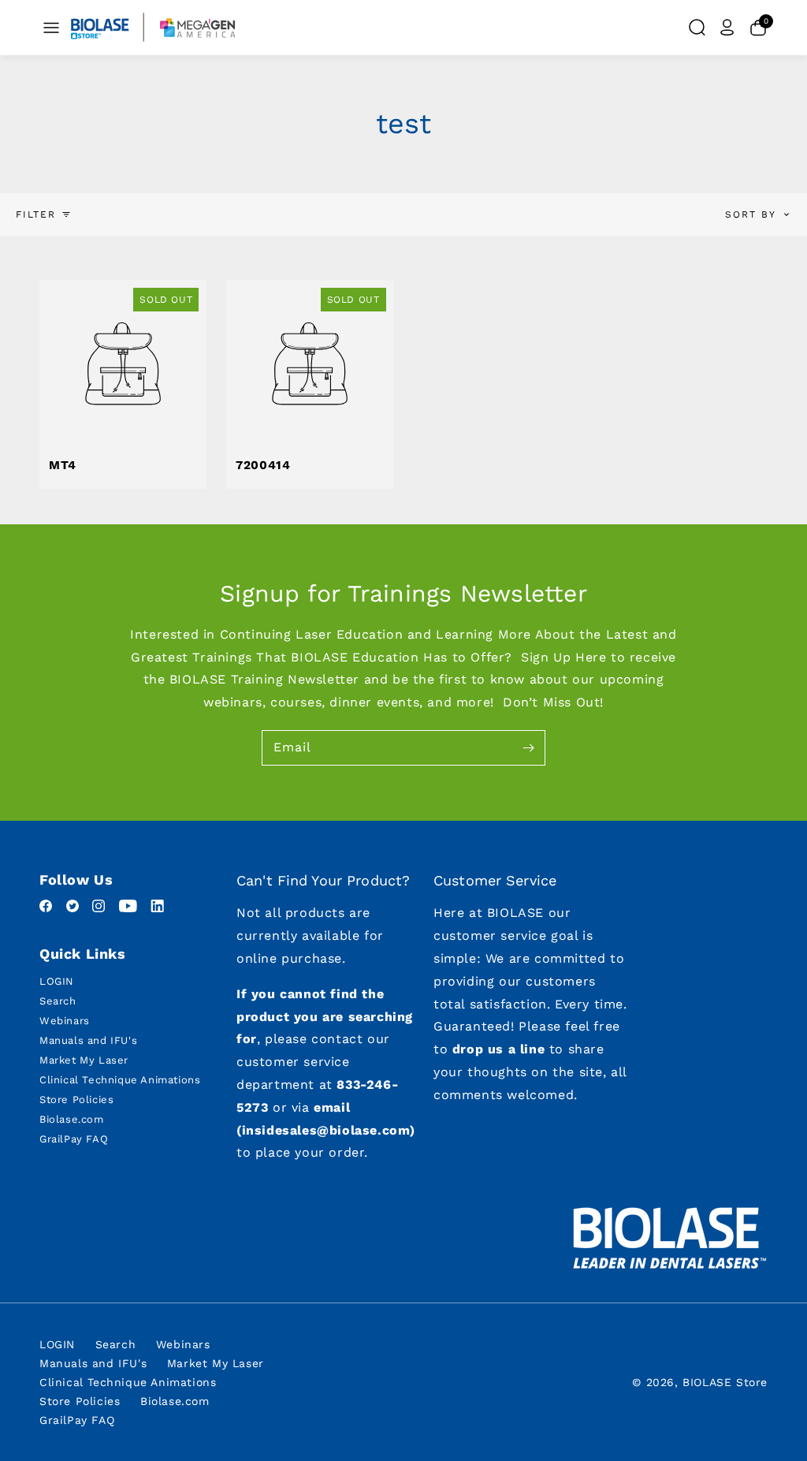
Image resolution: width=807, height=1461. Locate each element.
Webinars (64, 1021)
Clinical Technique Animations (119, 1080)
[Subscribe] (528, 747)
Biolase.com (71, 1119)
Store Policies (76, 1099)
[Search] (696, 27)
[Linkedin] (157, 907)
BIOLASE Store (725, 1382)
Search (57, 1001)
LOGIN (56, 981)
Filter (36, 214)
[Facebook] (48, 907)
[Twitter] (75, 907)
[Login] (727, 27)
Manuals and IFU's (88, 1040)
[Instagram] (101, 907)
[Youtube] (130, 907)
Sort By (750, 214)
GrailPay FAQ (73, 1139)
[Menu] (51, 27)
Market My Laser (83, 1060)
